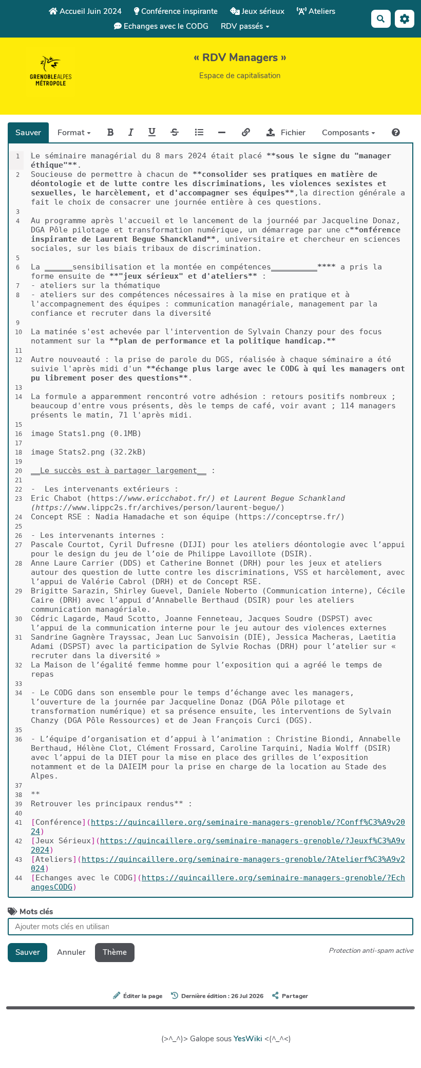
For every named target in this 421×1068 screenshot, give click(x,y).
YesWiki (248, 1039)
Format (72, 132)
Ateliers (321, 11)
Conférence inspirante (178, 11)
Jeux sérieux (262, 11)
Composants (346, 132)
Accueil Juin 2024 (90, 11)
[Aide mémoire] (396, 132)
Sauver (28, 132)
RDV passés (242, 26)
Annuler (71, 952)
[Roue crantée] (404, 19)
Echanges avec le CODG (165, 26)
